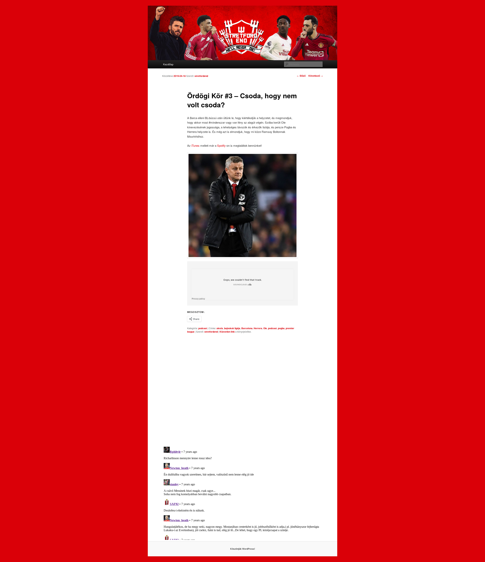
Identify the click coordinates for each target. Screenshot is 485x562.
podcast (202, 328)
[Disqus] (242, 390)
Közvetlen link (227, 331)
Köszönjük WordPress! (242, 548)
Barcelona (247, 328)
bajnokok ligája (232, 328)
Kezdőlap (168, 64)
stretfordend (201, 76)
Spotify (221, 145)
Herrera (258, 328)
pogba (281, 328)
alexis (220, 328)
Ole (265, 328)
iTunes (195, 145)
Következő (315, 75)
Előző (301, 75)
